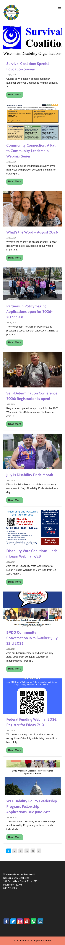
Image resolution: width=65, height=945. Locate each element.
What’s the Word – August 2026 (32, 232)
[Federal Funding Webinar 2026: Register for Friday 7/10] (32, 696)
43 (32, 850)
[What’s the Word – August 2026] (32, 209)
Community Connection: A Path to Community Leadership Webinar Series (32, 150)
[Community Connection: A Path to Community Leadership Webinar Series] (32, 122)
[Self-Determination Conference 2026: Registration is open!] (32, 369)
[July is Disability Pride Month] (32, 451)
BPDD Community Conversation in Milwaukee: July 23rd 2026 (32, 638)
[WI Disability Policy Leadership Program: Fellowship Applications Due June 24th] (32, 777)
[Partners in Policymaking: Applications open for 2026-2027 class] (32, 284)
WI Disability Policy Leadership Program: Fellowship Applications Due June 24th (31, 806)
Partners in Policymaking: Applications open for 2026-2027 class (29, 311)
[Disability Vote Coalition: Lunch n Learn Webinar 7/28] (32, 527)
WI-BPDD (25, 941)
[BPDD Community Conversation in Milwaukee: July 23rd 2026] (32, 609)
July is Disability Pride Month (29, 475)
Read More (14, 94)
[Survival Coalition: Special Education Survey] (32, 40)
